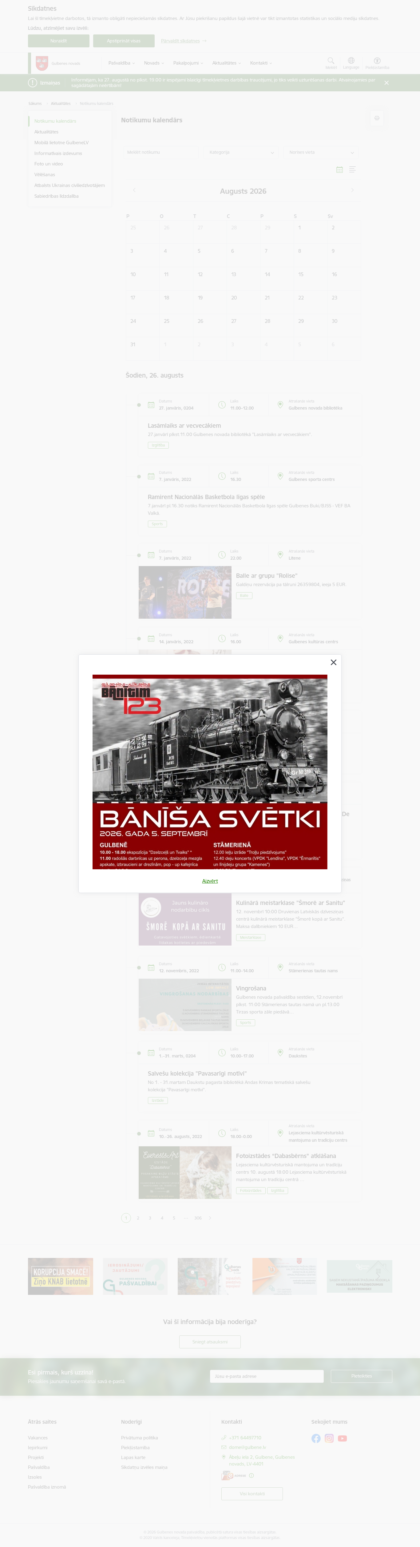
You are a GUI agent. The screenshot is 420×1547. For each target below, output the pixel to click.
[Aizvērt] (333, 662)
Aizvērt (210, 881)
